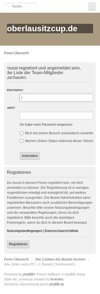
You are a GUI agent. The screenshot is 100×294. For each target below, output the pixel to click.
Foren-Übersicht (16, 53)
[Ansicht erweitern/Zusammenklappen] (92, 6)
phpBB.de (56, 284)
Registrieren (18, 244)
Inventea (56, 279)
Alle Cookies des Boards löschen (60, 259)
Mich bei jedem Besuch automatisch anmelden (60, 133)
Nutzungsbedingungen (24, 231)
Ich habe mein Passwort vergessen (46, 125)
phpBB (28, 274)
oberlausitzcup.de (42, 28)
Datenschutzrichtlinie (61, 231)
